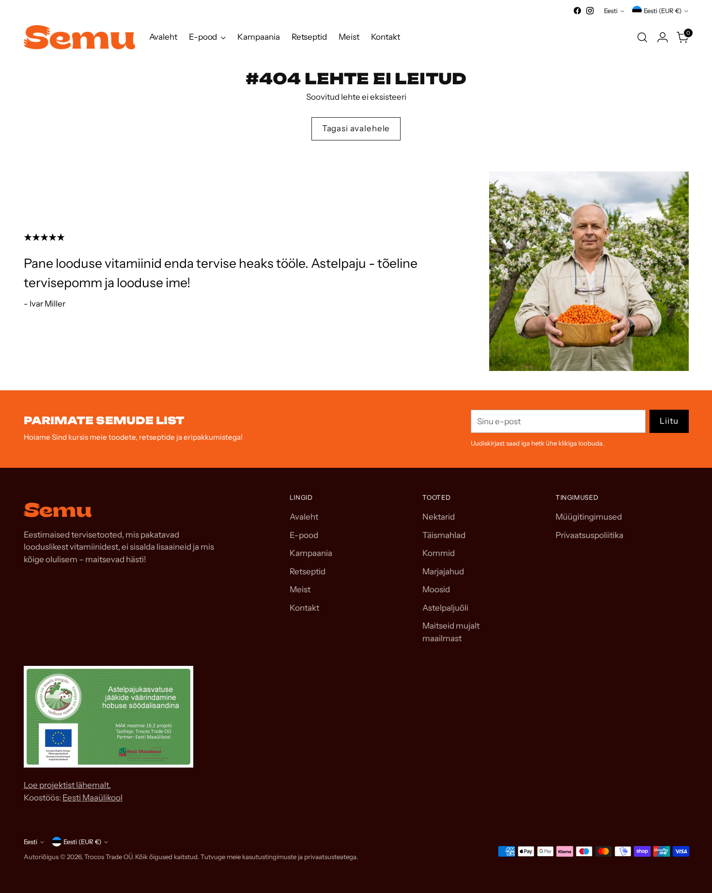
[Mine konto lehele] (662, 37)
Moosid (436, 589)
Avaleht (304, 517)
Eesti (611, 11)
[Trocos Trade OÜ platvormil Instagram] (590, 10)
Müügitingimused (589, 517)
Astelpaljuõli (445, 608)
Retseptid (307, 571)
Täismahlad (443, 535)
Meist (300, 589)
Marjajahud (443, 571)
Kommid (438, 553)
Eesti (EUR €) (662, 11)
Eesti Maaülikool (92, 797)
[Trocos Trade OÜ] (79, 37)
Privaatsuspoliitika (589, 535)
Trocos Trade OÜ (108, 857)
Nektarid (438, 517)
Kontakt (304, 608)
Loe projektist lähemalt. (67, 785)
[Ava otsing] (642, 37)
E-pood (304, 535)
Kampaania (311, 553)
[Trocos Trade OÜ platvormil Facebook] (577, 10)
